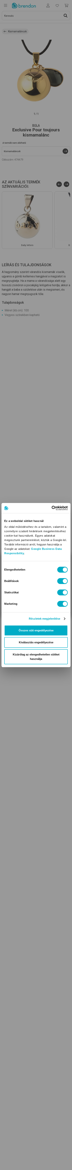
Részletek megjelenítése (44, 618)
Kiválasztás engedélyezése (36, 642)
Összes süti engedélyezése (36, 630)
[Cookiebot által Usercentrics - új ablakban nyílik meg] (52, 508)
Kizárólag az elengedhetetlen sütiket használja (36, 656)
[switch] (62, 581)
